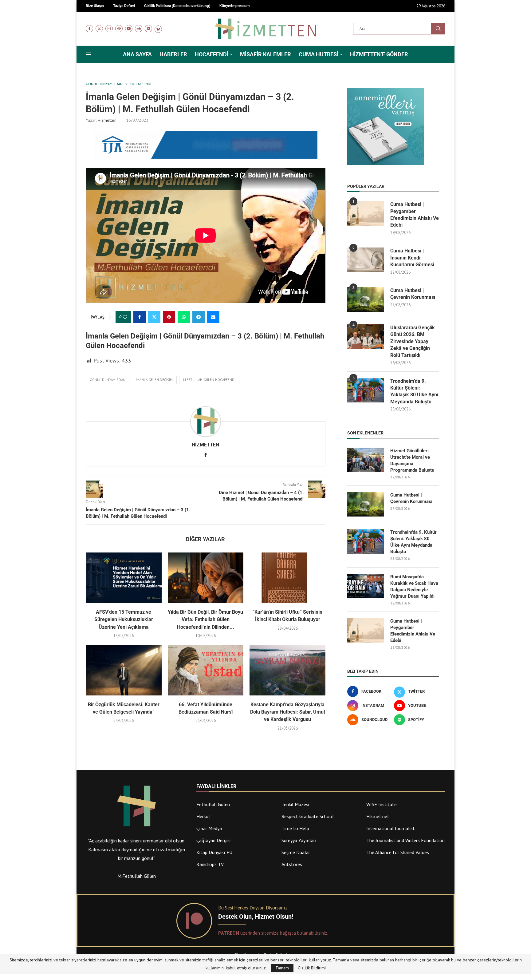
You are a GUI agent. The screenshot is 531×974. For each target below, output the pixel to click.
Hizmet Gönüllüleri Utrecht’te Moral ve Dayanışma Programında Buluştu (412, 460)
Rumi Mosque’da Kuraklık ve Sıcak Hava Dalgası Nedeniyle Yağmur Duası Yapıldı (414, 586)
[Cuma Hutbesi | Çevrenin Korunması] (365, 299)
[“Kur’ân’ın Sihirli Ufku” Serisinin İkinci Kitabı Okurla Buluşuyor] (287, 577)
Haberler (173, 54)
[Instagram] (109, 28)
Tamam (282, 968)
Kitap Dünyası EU (214, 852)
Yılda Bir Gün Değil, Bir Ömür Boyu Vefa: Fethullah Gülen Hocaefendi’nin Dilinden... (205, 619)
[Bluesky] (158, 28)
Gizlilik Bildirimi (312, 968)
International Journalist (390, 828)
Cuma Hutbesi (318, 54)
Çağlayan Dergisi (213, 840)
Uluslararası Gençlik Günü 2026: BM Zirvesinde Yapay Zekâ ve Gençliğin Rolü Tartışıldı (412, 341)
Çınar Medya (209, 828)
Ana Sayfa (137, 54)
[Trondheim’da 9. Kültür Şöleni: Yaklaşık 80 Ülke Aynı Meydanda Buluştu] (365, 390)
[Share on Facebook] (139, 317)
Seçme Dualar (295, 852)
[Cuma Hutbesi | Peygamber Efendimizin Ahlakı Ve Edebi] (365, 213)
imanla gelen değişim (154, 380)
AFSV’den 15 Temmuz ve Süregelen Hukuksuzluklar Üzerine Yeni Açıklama (123, 619)
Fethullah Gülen (213, 804)
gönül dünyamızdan (107, 380)
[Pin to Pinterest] (169, 317)
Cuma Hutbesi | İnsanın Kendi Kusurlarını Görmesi (412, 257)
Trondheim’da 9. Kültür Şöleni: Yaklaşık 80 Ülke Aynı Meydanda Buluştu (414, 391)
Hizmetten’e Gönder (379, 54)
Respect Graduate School (307, 816)
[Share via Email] (213, 317)
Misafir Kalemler (265, 54)
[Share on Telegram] (198, 317)
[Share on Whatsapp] (184, 317)
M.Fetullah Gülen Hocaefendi (209, 380)
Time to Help (295, 828)
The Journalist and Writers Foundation (405, 840)
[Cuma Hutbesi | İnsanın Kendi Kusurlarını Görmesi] (365, 259)
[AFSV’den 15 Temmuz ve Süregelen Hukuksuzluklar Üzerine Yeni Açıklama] (124, 577)
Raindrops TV (210, 864)
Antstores (291, 864)
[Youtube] (128, 28)
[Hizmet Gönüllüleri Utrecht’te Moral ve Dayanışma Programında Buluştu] (365, 460)
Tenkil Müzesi (295, 804)
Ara (438, 28)
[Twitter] (99, 28)
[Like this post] (125, 317)
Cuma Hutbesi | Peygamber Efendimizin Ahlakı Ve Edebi (414, 214)
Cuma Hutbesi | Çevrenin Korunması (412, 293)
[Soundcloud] (138, 28)
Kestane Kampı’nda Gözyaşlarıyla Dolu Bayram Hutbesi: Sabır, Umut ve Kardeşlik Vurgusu (287, 712)
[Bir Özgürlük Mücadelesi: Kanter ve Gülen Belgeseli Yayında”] (124, 670)
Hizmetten (107, 120)
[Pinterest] (119, 28)
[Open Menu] (88, 54)
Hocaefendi (211, 54)
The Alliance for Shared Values (397, 852)
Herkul (203, 816)
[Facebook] (89, 28)
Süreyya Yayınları (299, 840)
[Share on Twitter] (154, 317)
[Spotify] (148, 28)
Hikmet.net (377, 816)
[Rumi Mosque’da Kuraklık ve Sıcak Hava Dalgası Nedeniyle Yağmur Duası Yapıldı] (365, 586)
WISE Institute (381, 804)
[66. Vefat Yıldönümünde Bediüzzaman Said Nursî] (206, 670)
